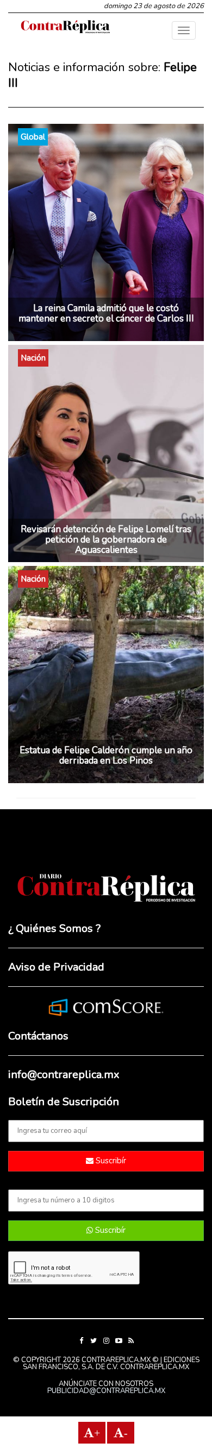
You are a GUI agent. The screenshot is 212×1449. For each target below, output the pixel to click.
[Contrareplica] (65, 28)
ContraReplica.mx (154, 1367)
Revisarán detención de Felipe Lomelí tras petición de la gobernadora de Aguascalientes (106, 539)
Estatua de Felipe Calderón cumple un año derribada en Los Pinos (106, 755)
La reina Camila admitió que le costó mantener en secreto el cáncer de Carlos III (106, 313)
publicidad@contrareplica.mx (106, 1391)
